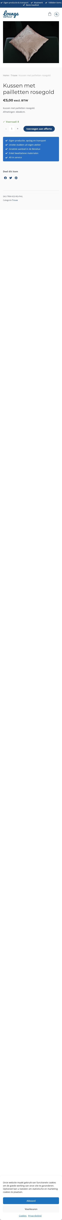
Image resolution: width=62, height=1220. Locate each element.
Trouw (14, 75)
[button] (56, 14)
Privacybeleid (35, 1215)
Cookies (23, 1215)
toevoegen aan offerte (39, 128)
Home (6, 75)
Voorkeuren (31, 1209)
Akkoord (31, 1200)
